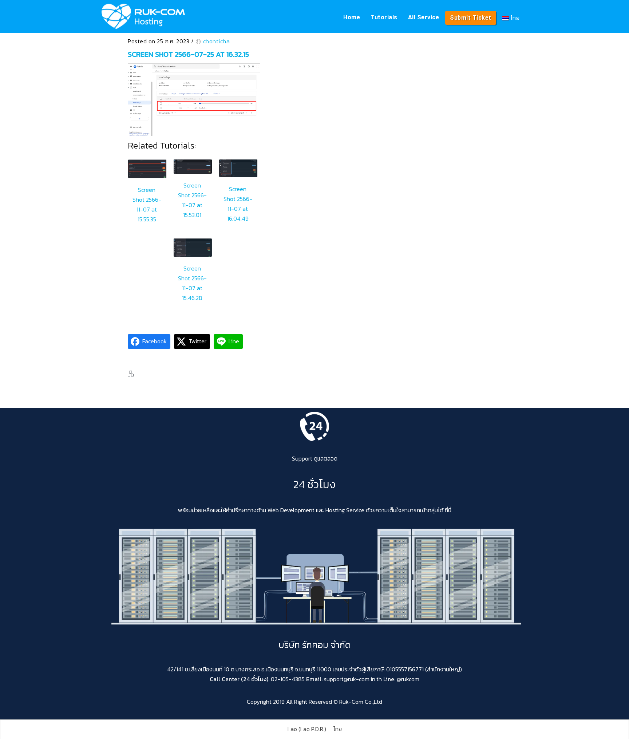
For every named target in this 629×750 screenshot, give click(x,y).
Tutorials (384, 17)
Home (351, 17)
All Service (423, 17)
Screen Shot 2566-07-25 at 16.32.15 (188, 54)
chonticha (216, 41)
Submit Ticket (470, 17)
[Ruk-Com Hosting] (143, 16)
